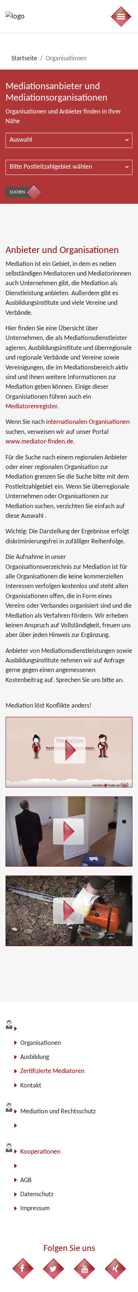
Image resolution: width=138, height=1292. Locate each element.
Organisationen (40, 1043)
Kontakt (30, 1086)
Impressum (35, 1208)
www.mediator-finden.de (39, 442)
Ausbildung (34, 1057)
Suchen (17, 192)
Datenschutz (36, 1194)
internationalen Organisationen (87, 422)
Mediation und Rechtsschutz (58, 1112)
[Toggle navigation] (120, 16)
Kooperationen (40, 1152)
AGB (26, 1180)
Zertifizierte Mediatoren (52, 1071)
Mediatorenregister (31, 407)
